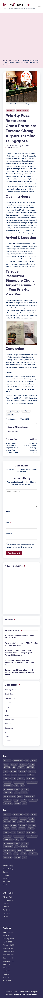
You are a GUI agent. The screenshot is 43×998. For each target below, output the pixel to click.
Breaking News (10, 690)
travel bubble (29, 796)
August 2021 (7, 964)
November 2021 (9, 955)
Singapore (8, 732)
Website (9, 533)
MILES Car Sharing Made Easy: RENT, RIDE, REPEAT (20, 636)
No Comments (13, 147)
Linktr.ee (6, 875)
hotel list (13, 771)
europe (32, 764)
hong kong (30, 767)
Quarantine (9, 728)
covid (6, 764)
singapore (10, 414)
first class (7, 767)
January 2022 (8, 948)
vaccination (7, 803)
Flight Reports (10, 698)
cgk (27, 760)
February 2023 (8, 939)
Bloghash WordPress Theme (25, 994)
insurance (32, 771)
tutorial (23, 800)
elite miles (23, 764)
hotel (5, 771)
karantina (22, 775)
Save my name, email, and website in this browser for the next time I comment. (20, 546)
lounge (17, 411)
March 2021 (7, 980)
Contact (6, 872)
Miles (6, 711)
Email (8, 523)
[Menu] (39, 6)
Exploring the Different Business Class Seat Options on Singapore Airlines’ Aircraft (20, 672)
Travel (7, 736)
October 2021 (8, 958)
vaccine (17, 803)
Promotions (9, 724)
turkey (16, 800)
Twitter (5, 885)
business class (18, 760)
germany (21, 767)
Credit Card (9, 694)
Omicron (21, 778)
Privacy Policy (8, 866)
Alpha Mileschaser (18, 427)
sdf (17, 785)
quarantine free (19, 782)
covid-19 (14, 764)
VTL (24, 803)
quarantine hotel (32, 782)
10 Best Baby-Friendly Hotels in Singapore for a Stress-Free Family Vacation (19, 662)
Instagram (6, 882)
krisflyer (30, 775)
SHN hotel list (8, 793)
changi (9, 411)
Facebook (6, 878)
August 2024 (8, 932)
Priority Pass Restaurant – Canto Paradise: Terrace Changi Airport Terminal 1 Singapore (18, 652)
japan (13, 775)
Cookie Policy (8, 869)
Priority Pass (22, 110)
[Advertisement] (21, 37)
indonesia (22, 771)
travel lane (7, 800)
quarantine (7, 782)
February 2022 (8, 945)
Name (8, 512)
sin (16, 793)
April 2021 (6, 977)
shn (22, 785)
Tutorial (8, 741)
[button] (13, 431)
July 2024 (6, 935)
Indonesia (8, 702)
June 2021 (6, 971)
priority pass (26, 411)
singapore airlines (9, 796)
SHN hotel (25, 789)
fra (14, 767)
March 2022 (7, 942)
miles (13, 778)
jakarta (6, 775)
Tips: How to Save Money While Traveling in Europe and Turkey (21, 644)
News (7, 715)
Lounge (10, 110)
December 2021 (9, 952)
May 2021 (6, 974)
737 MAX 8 (7, 760)
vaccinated (32, 800)
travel (20, 796)
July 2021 (6, 968)
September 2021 (9, 961)
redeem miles (8, 785)
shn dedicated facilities (11, 789)
